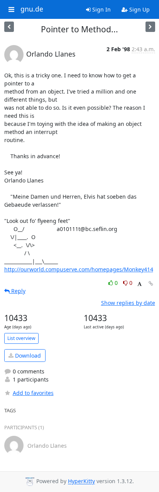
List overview (21, 338)
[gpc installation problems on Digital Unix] (9, 27)
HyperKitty (81, 481)
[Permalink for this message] (151, 283)
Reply (17, 291)
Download (27, 355)
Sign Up (139, 9)
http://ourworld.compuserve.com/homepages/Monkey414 (78, 269)
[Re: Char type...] (150, 27)
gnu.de (31, 9)
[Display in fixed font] (139, 284)
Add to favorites (33, 393)
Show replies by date (128, 302)
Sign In (101, 9)
